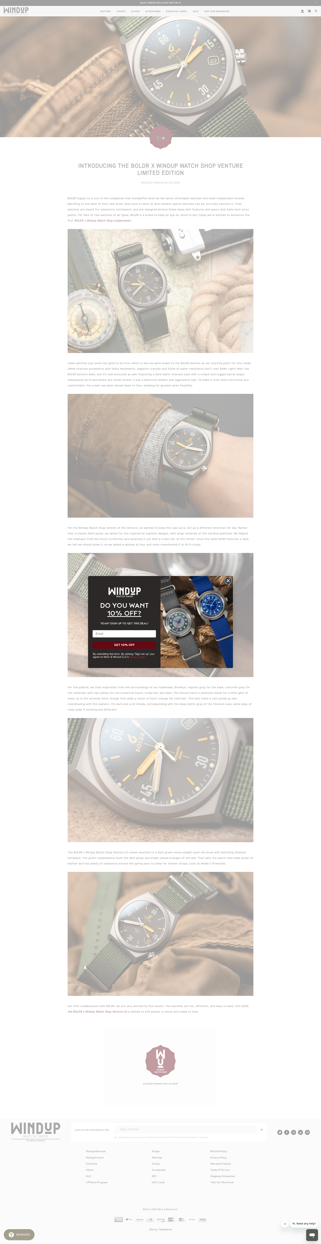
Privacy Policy (137, 656)
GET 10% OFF (124, 645)
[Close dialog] (228, 580)
